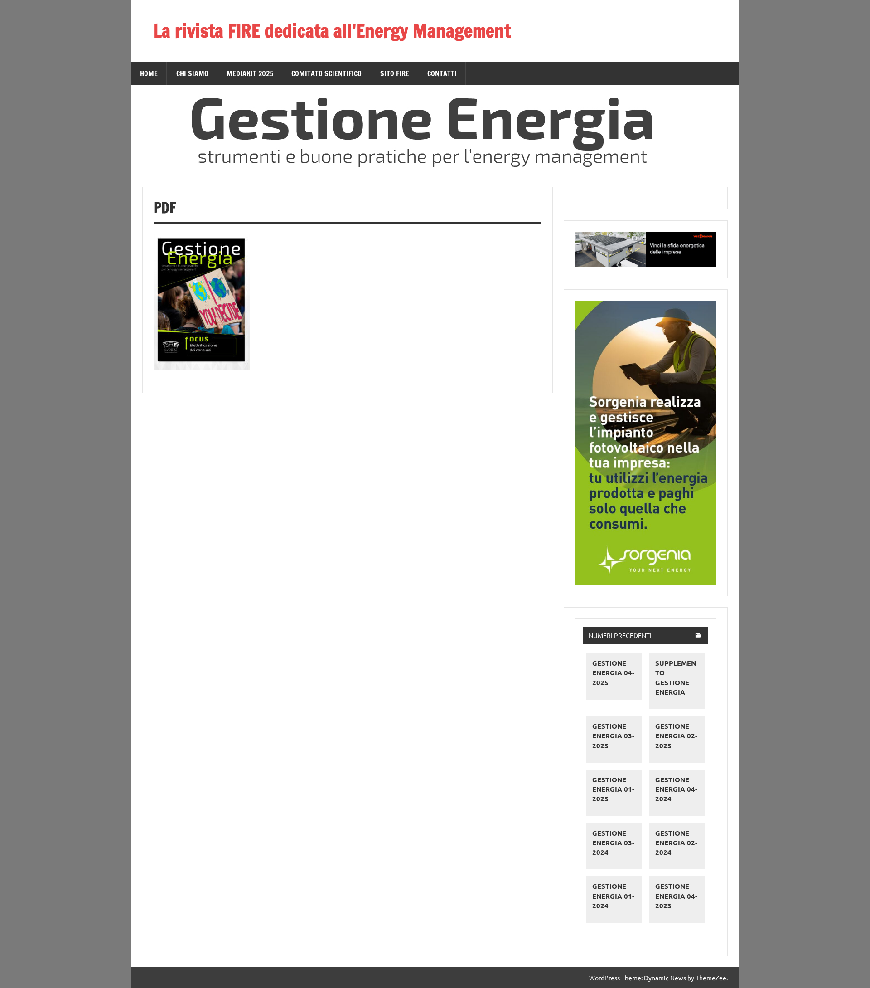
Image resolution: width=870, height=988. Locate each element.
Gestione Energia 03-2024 (613, 842)
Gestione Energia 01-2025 (613, 789)
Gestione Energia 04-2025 (613, 672)
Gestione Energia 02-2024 (676, 842)
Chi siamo (192, 73)
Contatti (442, 73)
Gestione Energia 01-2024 (613, 895)
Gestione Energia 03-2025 (613, 735)
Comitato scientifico (326, 73)
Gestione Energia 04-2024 (676, 789)
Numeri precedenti (620, 635)
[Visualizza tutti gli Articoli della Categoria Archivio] (698, 636)
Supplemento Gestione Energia (675, 677)
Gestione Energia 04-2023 (676, 895)
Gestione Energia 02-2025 (676, 735)
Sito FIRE (394, 73)
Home (149, 73)
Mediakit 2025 (250, 73)
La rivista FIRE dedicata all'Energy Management (332, 31)
